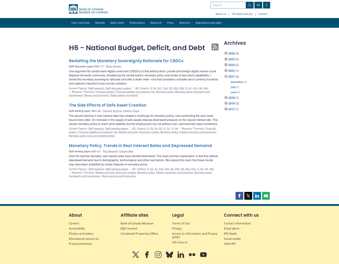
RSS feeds (230, 234)
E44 (167, 169)
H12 (195, 88)
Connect (129, 228)
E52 (176, 88)
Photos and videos (81, 234)
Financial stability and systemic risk (135, 91)
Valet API (230, 244)
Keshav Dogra (131, 111)
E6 (182, 169)
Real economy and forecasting (119, 176)
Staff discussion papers (118, 88)
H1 (190, 88)
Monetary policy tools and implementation (92, 135)
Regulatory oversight (209, 22)
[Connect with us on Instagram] (158, 257)
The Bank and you (242, 14)
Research (156, 22)
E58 (182, 88)
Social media (232, 239)
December (237, 82)
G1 (168, 128)
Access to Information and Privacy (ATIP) (194, 235)
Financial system (105, 91)
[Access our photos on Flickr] (192, 257)
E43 (161, 169)
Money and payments (96, 95)
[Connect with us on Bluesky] (170, 257)
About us (221, 14)
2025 (231, 59)
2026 (231, 53)
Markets (100, 22)
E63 (193, 169)
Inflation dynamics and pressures (197, 132)
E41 (160, 88)
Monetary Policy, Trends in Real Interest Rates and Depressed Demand (140, 145)
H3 (201, 169)
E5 (170, 88)
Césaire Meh (126, 151)
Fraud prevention (80, 244)
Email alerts (231, 228)
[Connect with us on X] (136, 257)
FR (258, 5)
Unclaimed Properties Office (139, 234)
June (233, 92)
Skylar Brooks (113, 66)
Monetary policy (165, 91)
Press (170, 22)
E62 (187, 169)
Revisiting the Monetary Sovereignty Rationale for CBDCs (126, 61)
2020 (231, 98)
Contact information (237, 223)
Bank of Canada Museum (137, 223)
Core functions (81, 22)
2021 (231, 76)
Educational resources (84, 239)
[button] (239, 196)
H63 (206, 88)
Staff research (96, 88)
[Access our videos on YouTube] (203, 257)
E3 (151, 128)
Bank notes (117, 22)
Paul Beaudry (110, 151)
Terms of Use (181, 223)
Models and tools (128, 132)
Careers (262, 14)
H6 (200, 88)
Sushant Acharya (112, 111)
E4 (154, 88)
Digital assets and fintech (124, 95)
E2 (151, 169)
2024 (231, 65)
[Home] (88, 9)
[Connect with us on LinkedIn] (181, 257)
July (233, 87)
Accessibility (77, 228)
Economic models (149, 132)
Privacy (177, 228)
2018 (231, 103)
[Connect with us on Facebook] (147, 257)
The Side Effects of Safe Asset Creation (107, 105)
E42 (165, 88)
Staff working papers (116, 128)
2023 (231, 71)
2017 (231, 109)
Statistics (185, 22)
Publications (137, 22)
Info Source (179, 242)
